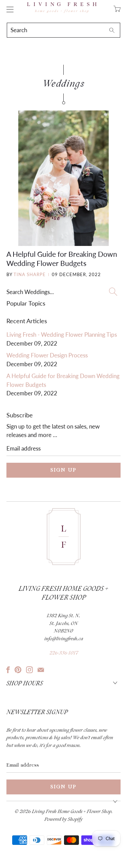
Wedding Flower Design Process (47, 355)
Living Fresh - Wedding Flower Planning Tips (61, 334)
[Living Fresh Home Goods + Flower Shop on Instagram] (29, 669)
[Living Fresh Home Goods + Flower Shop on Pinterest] (18, 669)
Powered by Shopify (63, 819)
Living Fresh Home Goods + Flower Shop (71, 811)
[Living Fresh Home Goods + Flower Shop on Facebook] (8, 669)
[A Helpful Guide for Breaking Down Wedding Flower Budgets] (63, 178)
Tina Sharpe (30, 274)
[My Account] (8, 9)
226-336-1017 (63, 653)
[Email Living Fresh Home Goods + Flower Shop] (41, 669)
